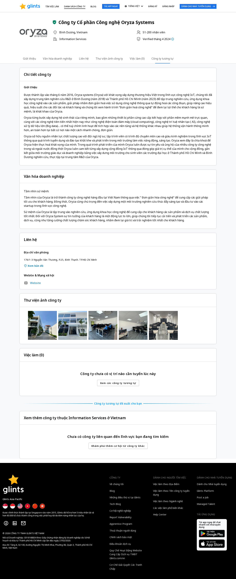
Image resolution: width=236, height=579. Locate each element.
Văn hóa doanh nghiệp (57, 58)
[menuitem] (134, 6)
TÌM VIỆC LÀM (52, 6)
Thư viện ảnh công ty (109, 58)
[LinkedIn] (14, 523)
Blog (93, 6)
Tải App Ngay (111, 6)
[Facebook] (6, 523)
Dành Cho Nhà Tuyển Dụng (196, 6)
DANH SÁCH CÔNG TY (74, 6)
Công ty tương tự (162, 58)
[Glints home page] (30, 6)
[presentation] (30, 6)
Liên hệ (84, 58)
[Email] (23, 523)
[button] (54, 22)
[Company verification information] (172, 39)
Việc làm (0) (137, 58)
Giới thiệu (29, 58)
